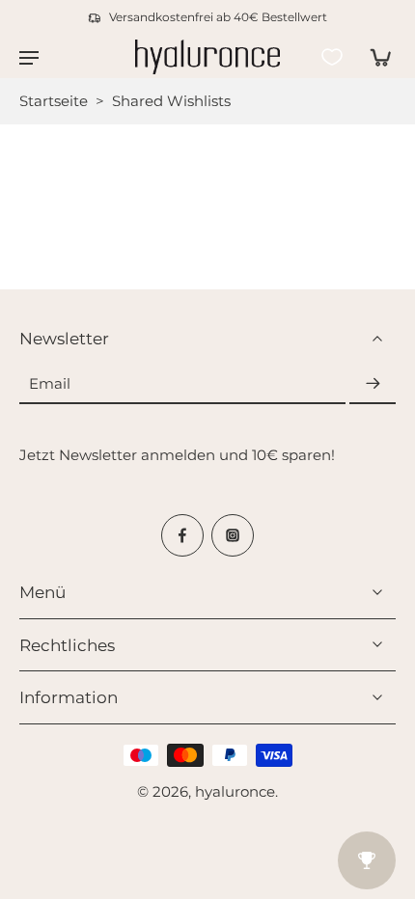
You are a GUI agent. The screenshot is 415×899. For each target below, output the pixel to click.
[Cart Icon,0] (374, 57)
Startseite (53, 101)
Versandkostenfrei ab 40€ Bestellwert (218, 17)
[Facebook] (182, 535)
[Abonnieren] (372, 384)
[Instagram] (232, 535)
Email (49, 383)
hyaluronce (235, 791)
